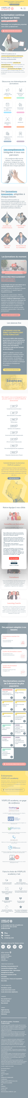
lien (19, 554)
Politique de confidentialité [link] (14, 565)
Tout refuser (14, 561)
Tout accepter (14, 558)
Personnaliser (14, 563)
